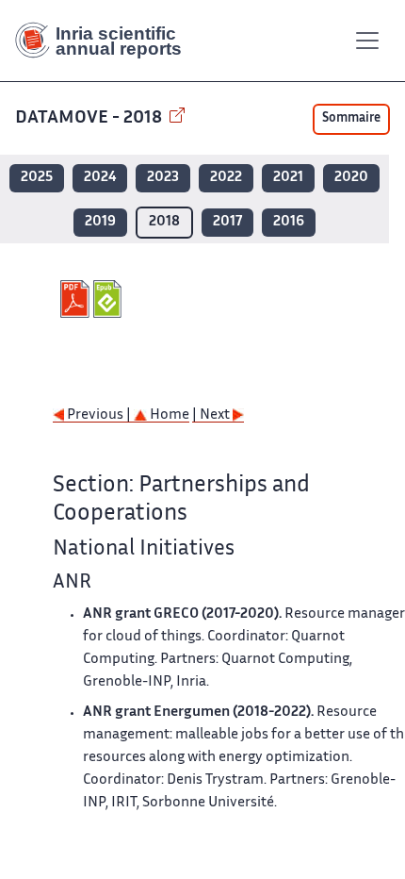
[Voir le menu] (367, 40)
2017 (227, 222)
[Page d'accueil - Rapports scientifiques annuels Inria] (105, 41)
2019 (100, 222)
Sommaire (351, 118)
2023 (163, 178)
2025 (37, 178)
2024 (100, 178)
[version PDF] (76, 299)
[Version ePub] (109, 299)
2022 (226, 178)
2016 (288, 222)
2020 (351, 178)
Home (168, 415)
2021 (288, 178)
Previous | (99, 415)
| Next (212, 415)
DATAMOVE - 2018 (90, 118)
